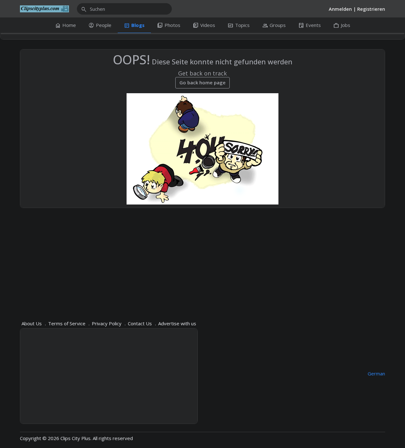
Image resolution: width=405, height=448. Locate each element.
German (376, 373)
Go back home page (202, 82)
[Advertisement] (202, 260)
